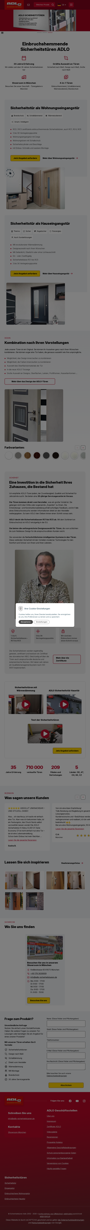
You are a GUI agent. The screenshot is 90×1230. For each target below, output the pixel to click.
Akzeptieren (26, 622)
